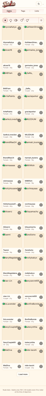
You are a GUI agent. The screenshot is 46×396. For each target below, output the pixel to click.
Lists (37, 11)
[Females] (10, 20)
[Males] (21, 20)
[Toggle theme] (38, 4)
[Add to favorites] (19, 28)
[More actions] (19, 43)
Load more (23, 374)
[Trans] (27, 20)
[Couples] (16, 20)
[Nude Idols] (9, 3)
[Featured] (5, 20)
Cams (9, 11)
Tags (23, 11)
